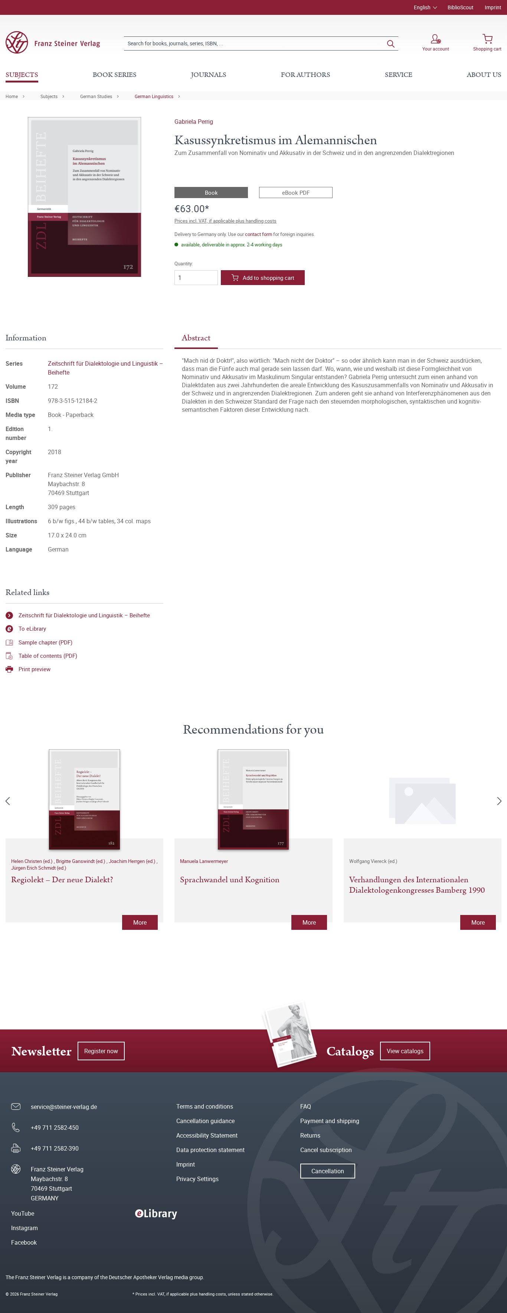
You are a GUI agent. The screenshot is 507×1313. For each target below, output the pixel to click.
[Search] (390, 43)
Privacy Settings (197, 1179)
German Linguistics (154, 96)
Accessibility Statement (207, 1135)
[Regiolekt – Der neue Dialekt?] (84, 799)
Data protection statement (210, 1150)
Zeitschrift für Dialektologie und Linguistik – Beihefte (84, 615)
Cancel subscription (326, 1150)
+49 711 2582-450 (55, 1127)
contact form (258, 234)
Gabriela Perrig (193, 121)
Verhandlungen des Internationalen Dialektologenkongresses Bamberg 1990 (417, 885)
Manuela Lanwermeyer (204, 861)
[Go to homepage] (53, 42)
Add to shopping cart (268, 277)
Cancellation (327, 1171)
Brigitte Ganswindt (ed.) (81, 861)
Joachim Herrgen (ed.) (133, 861)
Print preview (34, 669)
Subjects (49, 96)
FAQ (305, 1106)
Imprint (493, 7)
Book (211, 192)
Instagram (24, 1228)
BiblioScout (461, 7)
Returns (310, 1135)
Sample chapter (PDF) (45, 642)
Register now (101, 1051)
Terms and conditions (204, 1106)
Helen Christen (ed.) (32, 861)
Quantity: (183, 264)
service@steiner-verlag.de (64, 1107)
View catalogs (405, 1051)
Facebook (24, 1242)
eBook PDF (296, 192)
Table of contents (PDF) (48, 655)
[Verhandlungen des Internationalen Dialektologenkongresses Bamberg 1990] (422, 799)
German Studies (96, 96)
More (140, 922)
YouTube (22, 1213)
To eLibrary (32, 628)
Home (12, 96)
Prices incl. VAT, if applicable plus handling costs (225, 220)
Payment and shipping (329, 1121)
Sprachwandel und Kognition (229, 880)
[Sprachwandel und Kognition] (253, 799)
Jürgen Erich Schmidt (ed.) (38, 867)
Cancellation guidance (205, 1121)
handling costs (212, 1294)
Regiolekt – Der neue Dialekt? (62, 880)
